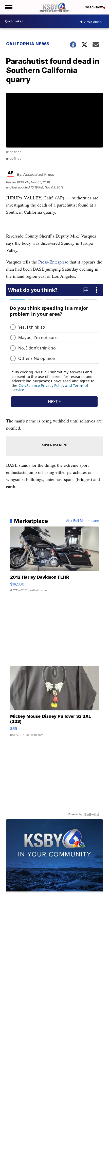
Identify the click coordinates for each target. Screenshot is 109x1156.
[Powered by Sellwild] (91, 814)
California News (27, 43)
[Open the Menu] (8, 7)
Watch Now (94, 7)
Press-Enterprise (53, 262)
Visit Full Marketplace (82, 521)
